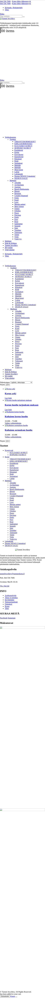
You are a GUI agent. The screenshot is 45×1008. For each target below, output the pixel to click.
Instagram (11, 618)
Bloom (17, 191)
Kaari (16, 200)
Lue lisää (8, 398)
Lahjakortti (18, 174)
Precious (17, 215)
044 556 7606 (5, 1)
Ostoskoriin (5, 996)
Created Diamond (21, 196)
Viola (16, 237)
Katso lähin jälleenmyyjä (21, 1)
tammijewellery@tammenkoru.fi (12, 574)
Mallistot (13, 180)
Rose (16, 222)
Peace (16, 213)
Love (16, 202)
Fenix (16, 198)
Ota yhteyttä (4, 586)
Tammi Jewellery (11, 245)
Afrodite (17, 183)
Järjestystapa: (5, 382)
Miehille (17, 165)
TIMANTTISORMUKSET (25, 142)
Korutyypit (9, 450)
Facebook (3, 618)
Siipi (16, 228)
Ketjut (16, 152)
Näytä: (3, 385)
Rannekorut (18, 157)
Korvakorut (18, 155)
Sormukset (18, 163)
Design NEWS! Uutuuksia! (24, 176)
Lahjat (16, 172)
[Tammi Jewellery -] (7, 19)
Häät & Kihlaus (11, 243)
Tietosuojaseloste (11, 602)
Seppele (17, 226)
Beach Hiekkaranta (21, 189)
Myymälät (8, 248)
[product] (25, 389)
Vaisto (16, 235)
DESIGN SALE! (21, 178)
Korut (7, 457)
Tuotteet (13, 139)
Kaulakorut (18, 150)
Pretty (16, 217)
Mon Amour (19, 206)
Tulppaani (18, 232)
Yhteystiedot (9, 250)
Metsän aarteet (19, 204)
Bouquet (17, 193)
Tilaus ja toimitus (11, 598)
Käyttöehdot (9, 600)
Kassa (7, 606)
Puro (16, 219)
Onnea (16, 209)
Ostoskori (8, 604)
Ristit (16, 161)
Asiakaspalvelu (10, 595)
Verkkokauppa (10, 137)
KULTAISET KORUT (23, 146)
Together (17, 230)
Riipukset (18, 159)
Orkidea (17, 211)
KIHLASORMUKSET (23, 144)
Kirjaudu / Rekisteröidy (14, 8)
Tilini (7, 10)
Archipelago (19, 185)
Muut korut (18, 170)
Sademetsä (18, 224)
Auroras (17, 187)
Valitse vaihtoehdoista (13, 423)
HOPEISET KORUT (22, 148)
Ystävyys (17, 239)
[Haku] (24, 16)
